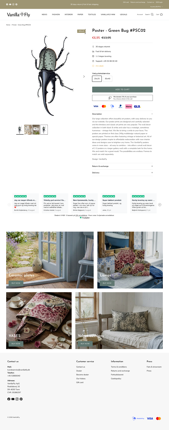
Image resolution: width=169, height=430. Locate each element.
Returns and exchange (138, 2)
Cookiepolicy (116, 378)
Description (97, 114)
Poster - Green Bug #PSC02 (21, 25)
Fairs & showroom (154, 367)
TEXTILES (92, 14)
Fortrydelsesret (117, 374)
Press (149, 371)
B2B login (159, 2)
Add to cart (122, 89)
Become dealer (82, 374)
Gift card (126, 2)
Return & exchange (100, 166)
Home (8, 25)
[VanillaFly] (18, 14)
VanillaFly (16, 417)
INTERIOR (69, 14)
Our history (80, 378)
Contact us (150, 2)
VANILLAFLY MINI (108, 14)
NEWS (44, 14)
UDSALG (123, 14)
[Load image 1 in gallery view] (51, 75)
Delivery (95, 172)
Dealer (79, 371)
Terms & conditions (119, 367)
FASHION (56, 14)
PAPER (80, 14)
